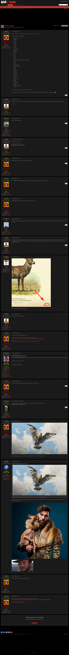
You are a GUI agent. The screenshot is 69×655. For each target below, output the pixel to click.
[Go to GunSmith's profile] (6, 408)
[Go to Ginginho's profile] (6, 262)
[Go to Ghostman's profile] (6, 224)
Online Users (21, 7)
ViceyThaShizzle (8, 114)
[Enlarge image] (39, 438)
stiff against (7, 369)
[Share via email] (10, 632)
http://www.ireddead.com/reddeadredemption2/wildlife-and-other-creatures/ (25, 33)
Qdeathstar (6, 353)
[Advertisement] (20, 16)
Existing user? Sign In (64, 1)
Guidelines (12, 7)
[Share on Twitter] (1, 632)
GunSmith (6, 401)
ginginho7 (8, 270)
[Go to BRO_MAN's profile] (6, 124)
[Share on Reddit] (8, 632)
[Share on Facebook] (3, 632)
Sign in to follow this (57, 25)
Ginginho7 (8, 271)
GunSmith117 (9, 416)
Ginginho (6, 256)
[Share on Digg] (5, 632)
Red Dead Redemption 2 (20, 27)
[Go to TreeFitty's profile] (2, 26)
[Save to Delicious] (6, 632)
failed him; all (7, 375)
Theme (34, 652)
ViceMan (6, 99)
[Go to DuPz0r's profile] (6, 467)
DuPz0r (6, 461)
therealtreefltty (8, 173)
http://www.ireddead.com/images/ (33, 341)
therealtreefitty (8, 174)
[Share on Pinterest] (11, 632)
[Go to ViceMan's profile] (6, 106)
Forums (2, 7)
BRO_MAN (6, 118)
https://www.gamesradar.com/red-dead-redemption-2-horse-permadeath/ (25, 598)
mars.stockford (7, 233)
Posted (15, 31)
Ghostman (6, 218)
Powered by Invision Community (34, 653)
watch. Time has (7, 374)
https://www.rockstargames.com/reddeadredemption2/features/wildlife (24, 337)
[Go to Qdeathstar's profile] (6, 359)
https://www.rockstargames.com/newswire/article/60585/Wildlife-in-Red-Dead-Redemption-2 (28, 338)
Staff (16, 7)
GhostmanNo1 (8, 232)
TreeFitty (7, 27)
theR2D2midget (6, 132)
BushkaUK (7, 478)
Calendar (7, 7)
